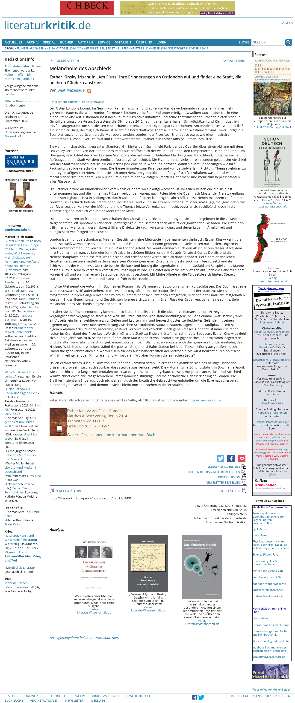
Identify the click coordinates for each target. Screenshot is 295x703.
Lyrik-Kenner (261, 529)
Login (161, 42)
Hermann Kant (15, 261)
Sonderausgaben (17, 230)
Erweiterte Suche (139, 696)
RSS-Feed (11, 696)
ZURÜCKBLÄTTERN (64, 60)
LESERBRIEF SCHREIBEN (223, 466)
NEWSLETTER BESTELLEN (223, 482)
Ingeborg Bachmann (18, 317)
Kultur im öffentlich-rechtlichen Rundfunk (19, 76)
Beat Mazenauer (71, 90)
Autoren (85, 42)
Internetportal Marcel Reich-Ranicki (19, 330)
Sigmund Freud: (23, 556)
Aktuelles (13, 42)
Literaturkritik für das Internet (271, 625)
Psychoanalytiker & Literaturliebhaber (265, 562)
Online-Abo (12, 136)
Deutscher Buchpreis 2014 (188, 48)
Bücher (66, 42)
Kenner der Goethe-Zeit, (268, 570)
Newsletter (74, 700)
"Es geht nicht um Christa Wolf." (20, 422)
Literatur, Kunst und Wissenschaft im (21, 539)
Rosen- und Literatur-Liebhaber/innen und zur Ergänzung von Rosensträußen (268, 518)
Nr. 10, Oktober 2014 (61, 48)
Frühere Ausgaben (30, 48)
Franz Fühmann (28, 299)
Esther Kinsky (78, 410)
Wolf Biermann (24, 253)
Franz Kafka (13, 524)
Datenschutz (261, 696)
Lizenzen (212, 522)
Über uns (144, 42)
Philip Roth (33, 241)
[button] (220, 458)
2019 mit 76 (12, 414)
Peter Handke (29, 307)
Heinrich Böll (13, 245)
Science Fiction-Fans (265, 554)
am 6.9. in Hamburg (276, 383)
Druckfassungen (105, 696)
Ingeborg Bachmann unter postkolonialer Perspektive (269, 648)
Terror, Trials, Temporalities (17, 490)
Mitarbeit (123, 42)
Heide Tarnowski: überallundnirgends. (18, 391)
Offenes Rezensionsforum (22, 101)
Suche (244, 42)
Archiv (32, 42)
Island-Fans (260, 535)
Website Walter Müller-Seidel (271, 689)
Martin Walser (18, 249)
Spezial (49, 42)
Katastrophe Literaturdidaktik (271, 359)
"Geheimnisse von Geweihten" (271, 345)
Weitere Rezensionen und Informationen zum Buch (111, 434)
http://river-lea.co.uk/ (205, 400)
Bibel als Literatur (23, 567)
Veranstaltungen (44, 700)
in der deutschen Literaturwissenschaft (19, 585)
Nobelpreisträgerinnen (272, 412)
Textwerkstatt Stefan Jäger (272, 422)
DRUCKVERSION (229, 477)
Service (103, 42)
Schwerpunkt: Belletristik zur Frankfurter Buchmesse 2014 (122, 48)
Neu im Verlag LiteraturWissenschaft (273, 204)
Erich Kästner (261, 618)
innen (280, 596)
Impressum (239, 696)
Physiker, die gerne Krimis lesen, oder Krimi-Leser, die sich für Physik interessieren (271, 544)
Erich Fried (12, 290)
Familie (9, 94)
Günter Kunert (14, 241)
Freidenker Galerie (272, 322)
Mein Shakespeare (17, 257)
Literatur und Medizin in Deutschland (21, 469)
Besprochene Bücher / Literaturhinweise (77, 102)
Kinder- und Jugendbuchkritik (271, 641)
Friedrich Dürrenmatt (17, 268)
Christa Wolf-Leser (264, 596)
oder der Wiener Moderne (269, 583)
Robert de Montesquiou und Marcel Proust (21, 457)
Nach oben (281, 696)
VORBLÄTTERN (235, 60)
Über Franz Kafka (272, 403)
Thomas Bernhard (17, 280)
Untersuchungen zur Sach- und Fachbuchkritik (270, 632)
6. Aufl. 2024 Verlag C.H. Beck (273, 127)
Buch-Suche (14, 700)
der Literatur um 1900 (267, 577)
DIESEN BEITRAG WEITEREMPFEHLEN (214, 472)
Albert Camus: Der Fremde (271, 331)
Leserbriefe (58, 696)
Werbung (98, 700)
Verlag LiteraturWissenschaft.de (94, 610)
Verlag (287, 23)
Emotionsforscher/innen (268, 589)
